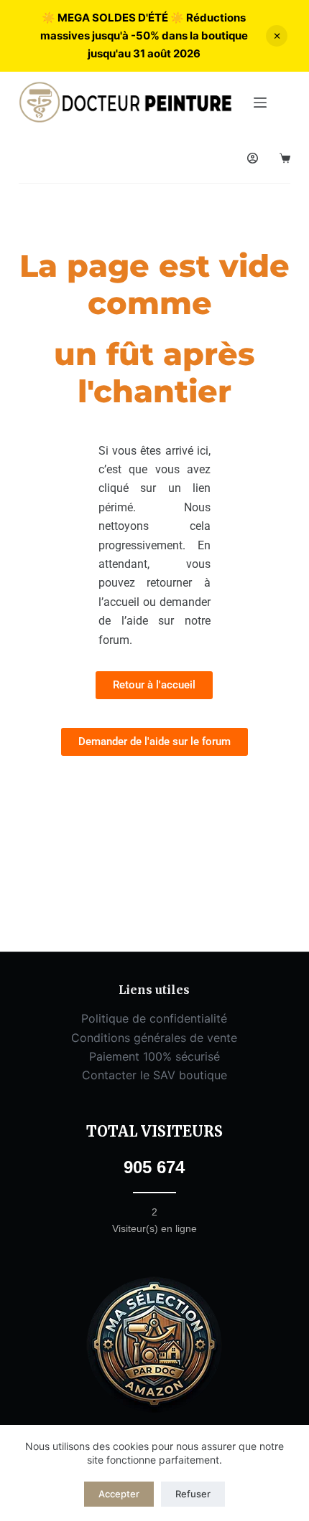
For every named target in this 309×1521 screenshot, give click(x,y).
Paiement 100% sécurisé (154, 1056)
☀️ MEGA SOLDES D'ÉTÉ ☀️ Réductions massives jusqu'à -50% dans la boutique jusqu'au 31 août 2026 (144, 35)
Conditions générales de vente (154, 1037)
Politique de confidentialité (154, 1018)
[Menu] (260, 102)
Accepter (118, 1493)
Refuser (193, 1493)
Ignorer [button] (276, 36)
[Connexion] (252, 158)
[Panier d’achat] (285, 158)
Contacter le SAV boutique (154, 1075)
